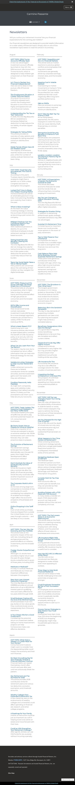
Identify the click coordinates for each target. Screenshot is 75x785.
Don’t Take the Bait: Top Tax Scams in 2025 (48, 114)
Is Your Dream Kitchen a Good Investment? (22, 615)
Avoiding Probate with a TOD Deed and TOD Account (49, 493)
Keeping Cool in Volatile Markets (47, 83)
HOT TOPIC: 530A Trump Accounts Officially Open (20, 60)
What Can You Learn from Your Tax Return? (23, 346)
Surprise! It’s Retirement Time (49, 224)
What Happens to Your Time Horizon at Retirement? (49, 439)
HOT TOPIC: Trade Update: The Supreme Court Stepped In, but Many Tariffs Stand (22, 409)
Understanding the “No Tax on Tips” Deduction (22, 114)
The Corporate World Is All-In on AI (22, 484)
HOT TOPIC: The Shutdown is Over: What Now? (49, 285)
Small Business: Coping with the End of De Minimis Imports (23, 599)
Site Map (11, 773)
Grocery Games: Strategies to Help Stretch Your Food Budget (49, 610)
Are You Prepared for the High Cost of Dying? (49, 420)
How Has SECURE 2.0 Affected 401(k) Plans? (50, 554)
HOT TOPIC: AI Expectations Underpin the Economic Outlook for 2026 (49, 181)
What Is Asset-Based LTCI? (21, 326)
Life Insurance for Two (46, 362)
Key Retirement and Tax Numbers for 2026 (20, 677)
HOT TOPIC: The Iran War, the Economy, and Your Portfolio (22, 530)
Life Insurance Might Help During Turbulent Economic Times (49, 539)
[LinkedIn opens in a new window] (45, 23)
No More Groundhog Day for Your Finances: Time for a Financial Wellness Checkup (22, 659)
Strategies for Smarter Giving (49, 211)
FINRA (16, 760)
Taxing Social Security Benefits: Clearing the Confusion (19, 241)
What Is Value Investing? (20, 207)
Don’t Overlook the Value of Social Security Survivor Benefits (21, 464)
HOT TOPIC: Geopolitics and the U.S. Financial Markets (48, 60)
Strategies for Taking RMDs (21, 132)
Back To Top (67, 779)
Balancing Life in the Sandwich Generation (50, 308)
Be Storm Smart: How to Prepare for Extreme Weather (22, 426)
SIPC (20, 760)
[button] (68, 7)
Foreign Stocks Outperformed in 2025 (22, 551)
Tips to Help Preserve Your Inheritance (48, 238)
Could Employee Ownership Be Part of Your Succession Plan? (49, 586)
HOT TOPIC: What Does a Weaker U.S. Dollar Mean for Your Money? (21, 641)
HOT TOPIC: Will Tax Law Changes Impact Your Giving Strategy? (49, 398)
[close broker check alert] (72, 2)
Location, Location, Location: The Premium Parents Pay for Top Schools (49, 156)
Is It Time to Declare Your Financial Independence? (20, 83)
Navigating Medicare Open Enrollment (48, 458)
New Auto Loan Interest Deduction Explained (20, 580)
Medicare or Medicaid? (19, 567)
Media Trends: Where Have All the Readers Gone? (22, 148)
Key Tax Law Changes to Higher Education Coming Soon (48, 199)
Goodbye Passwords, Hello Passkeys (21, 383)
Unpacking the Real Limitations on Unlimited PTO (49, 375)
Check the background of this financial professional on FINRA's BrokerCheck (36, 2)
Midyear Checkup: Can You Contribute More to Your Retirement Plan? (21, 223)
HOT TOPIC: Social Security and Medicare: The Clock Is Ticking (21, 171)
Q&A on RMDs (43, 103)
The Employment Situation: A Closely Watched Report (22, 95)
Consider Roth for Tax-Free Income (48, 479)
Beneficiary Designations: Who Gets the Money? (50, 327)
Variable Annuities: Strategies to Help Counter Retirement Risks (22, 363)
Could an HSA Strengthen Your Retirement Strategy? (21, 729)
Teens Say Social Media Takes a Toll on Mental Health (23, 263)
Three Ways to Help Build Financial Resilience (48, 571)
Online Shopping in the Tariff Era (22, 507)
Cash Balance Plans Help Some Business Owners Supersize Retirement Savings (50, 255)
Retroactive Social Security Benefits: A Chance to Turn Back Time (48, 134)
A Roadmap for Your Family (21, 713)
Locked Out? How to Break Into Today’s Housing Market (22, 191)
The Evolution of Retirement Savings (22, 445)
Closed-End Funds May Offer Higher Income (49, 343)
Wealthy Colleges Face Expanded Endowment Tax (21, 695)
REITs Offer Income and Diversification (20, 306)
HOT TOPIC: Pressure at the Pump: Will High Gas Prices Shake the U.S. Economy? (21, 284)
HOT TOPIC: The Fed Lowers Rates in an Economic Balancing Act (49, 516)
